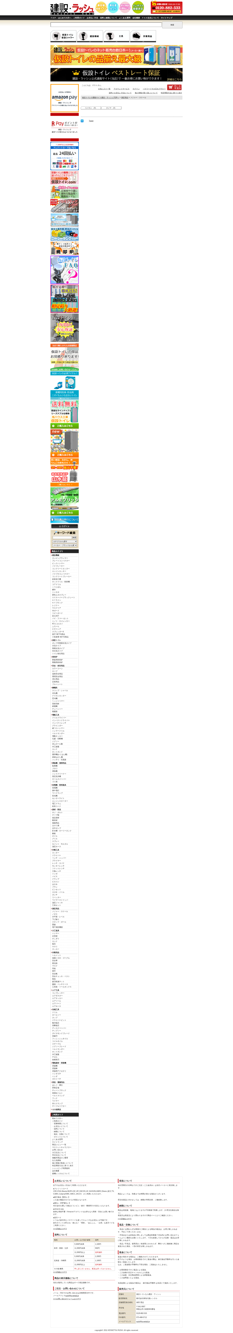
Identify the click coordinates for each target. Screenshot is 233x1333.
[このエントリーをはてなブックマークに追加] (82, 122)
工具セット (56, 905)
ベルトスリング (58, 1096)
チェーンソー (57, 709)
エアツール (56, 1001)
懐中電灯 (55, 790)
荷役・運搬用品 (58, 1082)
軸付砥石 (55, 1023)
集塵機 (54, 766)
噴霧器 (54, 711)
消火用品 (55, 679)
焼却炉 (54, 657)
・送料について (58, 1129)
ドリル (54, 1012)
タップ (54, 1018)
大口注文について (59, 1153)
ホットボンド (57, 752)
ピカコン (55, 882)
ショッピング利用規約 (61, 1168)
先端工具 (55, 1009)
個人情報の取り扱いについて (146, 93)
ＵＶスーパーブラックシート (63, 597)
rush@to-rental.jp (72, 1296)
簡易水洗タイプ (58, 648)
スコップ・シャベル (60, 690)
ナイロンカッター (59, 696)
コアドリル (56, 584)
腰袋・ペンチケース (60, 984)
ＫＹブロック (57, 603)
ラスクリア (56, 608)
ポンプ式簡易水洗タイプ (61, 643)
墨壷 (54, 925)
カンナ (54, 749)
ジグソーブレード (59, 1046)
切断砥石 (55, 1025)
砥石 (54, 944)
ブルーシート (57, 684)
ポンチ (54, 895)
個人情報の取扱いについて (62, 1163)
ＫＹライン (56, 600)
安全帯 (54, 961)
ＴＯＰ (53, 18)
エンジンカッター (59, 571)
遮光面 (54, 963)
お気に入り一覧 (104, 89)
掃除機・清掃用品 (59, 763)
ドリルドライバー (59, 718)
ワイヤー (55, 1101)
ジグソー (55, 741)
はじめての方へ (64, 18)
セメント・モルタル (60, 844)
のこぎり (55, 939)
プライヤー (56, 861)
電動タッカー (57, 736)
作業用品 (55, 952)
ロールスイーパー (59, 779)
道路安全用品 (57, 674)
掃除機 (54, 771)
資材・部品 (56, 809)
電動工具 (55, 715)
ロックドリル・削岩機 (61, 582)
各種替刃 (55, 1060)
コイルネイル (57, 1041)
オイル (54, 836)
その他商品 (56, 1109)
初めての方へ (57, 1118)
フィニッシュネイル (60, 1039)
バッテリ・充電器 (59, 760)
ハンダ (54, 1076)
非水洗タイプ (57, 651)
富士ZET (55, 616)
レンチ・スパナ (58, 863)
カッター (55, 853)
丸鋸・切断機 (57, 739)
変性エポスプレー (59, 595)
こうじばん (56, 587)
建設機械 (55, 555)
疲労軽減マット (58, 982)
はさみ (54, 884)
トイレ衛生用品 (58, 654)
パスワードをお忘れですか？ (154, 89)
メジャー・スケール (60, 911)
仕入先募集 (56, 1160)
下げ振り (55, 919)
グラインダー (57, 726)
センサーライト (58, 798)
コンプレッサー (58, 993)
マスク (54, 966)
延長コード (56, 806)
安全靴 (54, 974)
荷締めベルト (57, 1093)
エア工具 (55, 990)
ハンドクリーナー (59, 774)
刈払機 (54, 693)
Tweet (91, 121)
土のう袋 (55, 825)
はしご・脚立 (57, 1085)
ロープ (54, 671)
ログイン (136, 89)
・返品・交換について (61, 1134)
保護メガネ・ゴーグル (61, 958)
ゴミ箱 (54, 782)
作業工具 (55, 850)
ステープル (56, 1044)
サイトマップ (166, 18)
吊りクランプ (57, 1104)
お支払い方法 (92, 18)
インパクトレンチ (59, 723)
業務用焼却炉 (57, 662)
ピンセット (56, 889)
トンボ (54, 874)
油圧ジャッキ (57, 903)
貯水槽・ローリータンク (61, 831)
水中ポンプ (56, 828)
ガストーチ (56, 1079)
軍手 (54, 971)
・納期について (58, 1132)
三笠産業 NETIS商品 (60, 637)
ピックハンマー (58, 563)
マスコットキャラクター (61, 1147)
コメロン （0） (91, 108)
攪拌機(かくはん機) (59, 754)
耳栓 (54, 968)
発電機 (54, 788)
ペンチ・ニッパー (59, 858)
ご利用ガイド (79, 18)
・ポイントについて (60, 1137)
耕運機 (54, 706)
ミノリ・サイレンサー (61, 621)
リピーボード (57, 613)
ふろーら (55, 626)
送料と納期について (108, 18)
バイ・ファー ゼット (60, 618)
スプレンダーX (58, 632)
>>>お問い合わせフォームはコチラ (67, 1299)
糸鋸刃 (54, 1036)
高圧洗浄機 (56, 776)
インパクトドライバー (61, 720)
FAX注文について (59, 1155)
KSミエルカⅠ (57, 624)
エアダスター (57, 996)
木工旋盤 (55, 747)
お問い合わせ (57, 1150)
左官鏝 (54, 936)
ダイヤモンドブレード (61, 1033)
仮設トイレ (56, 640)
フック (54, 1098)
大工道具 (55, 931)
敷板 (54, 833)
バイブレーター (58, 566)
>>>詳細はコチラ (60, 1229)
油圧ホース (56, 846)
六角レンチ (56, 871)
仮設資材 (55, 818)
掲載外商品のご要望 (60, 1158)
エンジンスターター (60, 801)
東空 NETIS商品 (58, 634)
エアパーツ (56, 1003)
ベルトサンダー (58, 733)
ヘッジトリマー (58, 701)
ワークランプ (57, 793)
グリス (54, 839)
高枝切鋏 (55, 704)
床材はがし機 (57, 757)
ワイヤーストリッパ (60, 900)
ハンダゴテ (56, 1074)
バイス (54, 876)
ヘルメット (56, 955)
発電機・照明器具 (59, 785)
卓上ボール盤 (57, 744)
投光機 (54, 796)
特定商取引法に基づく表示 (62, 1166)
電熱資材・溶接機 (59, 1063)
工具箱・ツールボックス (61, 987)
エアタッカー (57, 998)
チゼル (54, 1057)
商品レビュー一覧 (59, 1145)
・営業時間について (60, 1124)
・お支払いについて (60, 1126)
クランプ (55, 879)
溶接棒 (54, 1068)
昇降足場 (55, 1088)
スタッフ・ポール (59, 922)
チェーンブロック (59, 1090)
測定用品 (55, 909)
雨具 (54, 979)
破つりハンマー (58, 728)
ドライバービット (59, 1020)
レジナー (55, 605)
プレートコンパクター (61, 561)
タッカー (55, 949)
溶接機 (54, 1066)
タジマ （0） (111, 108)
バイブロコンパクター (61, 574)
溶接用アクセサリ (59, 1071)
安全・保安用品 (58, 666)
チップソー (56, 1031)
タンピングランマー (60, 558)
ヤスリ (54, 947)
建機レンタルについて (61, 1174)
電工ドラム (56, 804)
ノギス (54, 914)
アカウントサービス (121, 89)
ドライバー (56, 855)
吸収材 (54, 820)
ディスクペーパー (59, 1028)
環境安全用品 (57, 676)
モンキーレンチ (58, 866)
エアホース (56, 1006)
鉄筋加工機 (56, 579)
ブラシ (54, 887)
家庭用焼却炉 (57, 660)
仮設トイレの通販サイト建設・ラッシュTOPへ (100, 98)
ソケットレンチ (58, 868)
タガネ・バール (58, 892)
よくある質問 (124, 18)
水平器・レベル (58, 917)
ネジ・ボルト (57, 812)
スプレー (55, 841)
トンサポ (55, 592)
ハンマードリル (58, 731)
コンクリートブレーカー (61, 576)
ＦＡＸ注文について (150, 18)
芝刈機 (54, 698)
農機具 (54, 688)
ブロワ (54, 769)
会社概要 (136, 18)
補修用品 (55, 823)
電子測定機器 (57, 927)
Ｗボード (55, 611)
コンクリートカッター (61, 569)
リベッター (56, 897)
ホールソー (56, 1015)
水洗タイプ (56, 646)
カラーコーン (57, 669)
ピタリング (56, 629)
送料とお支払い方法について (120, 93)
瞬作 (54, 590)
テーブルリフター (59, 1106)
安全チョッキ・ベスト (61, 976)
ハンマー (55, 933)
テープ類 (55, 815)
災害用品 (55, 682)
